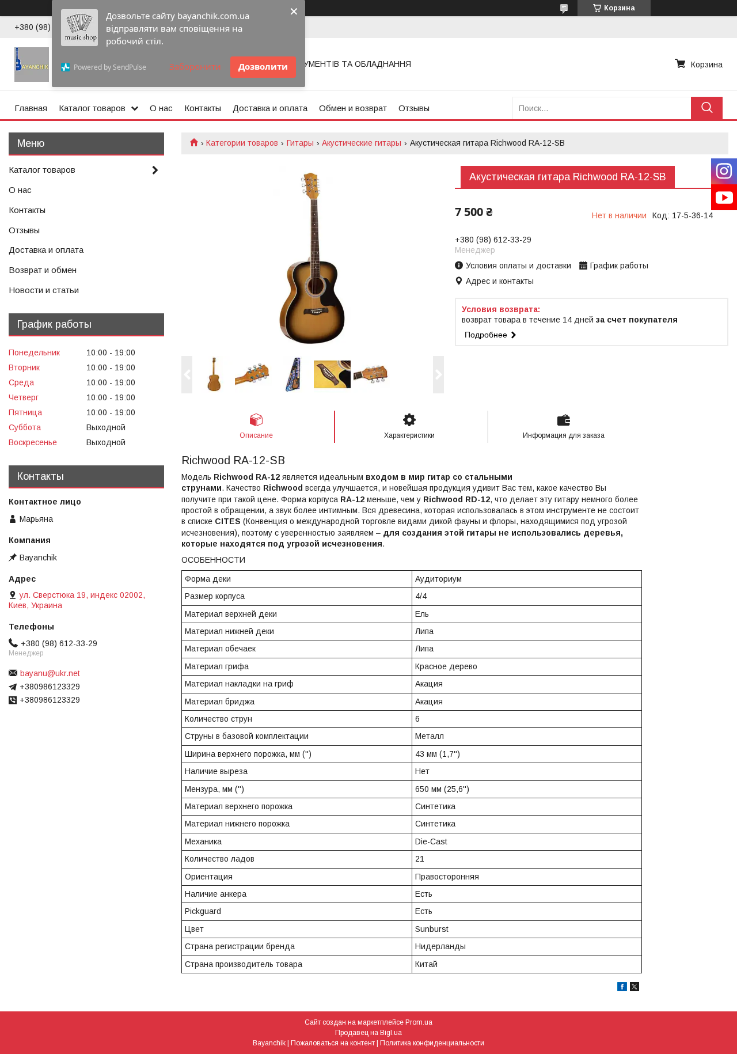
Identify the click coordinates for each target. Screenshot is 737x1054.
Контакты (202, 108)
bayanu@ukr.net (50, 673)
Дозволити (263, 66)
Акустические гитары (361, 142)
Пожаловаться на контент (333, 1043)
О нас (161, 108)
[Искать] (707, 108)
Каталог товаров (92, 108)
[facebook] (622, 988)
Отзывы (414, 108)
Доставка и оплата (270, 108)
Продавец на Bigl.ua (368, 1033)
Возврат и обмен (43, 270)
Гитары (300, 142)
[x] (634, 988)
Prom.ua (418, 1022)
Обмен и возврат (353, 108)
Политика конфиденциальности (432, 1043)
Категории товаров (242, 142)
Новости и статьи (44, 290)
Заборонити (195, 66)
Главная (30, 108)
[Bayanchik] (31, 64)
